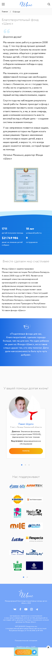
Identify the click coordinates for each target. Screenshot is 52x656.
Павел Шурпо (26, 424)
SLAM (33, 647)
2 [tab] (25, 465)
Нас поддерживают (26, 477)
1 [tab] (21, 465)
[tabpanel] (26, 427)
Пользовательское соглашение (26, 641)
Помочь (26, 451)
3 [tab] (29, 465)
